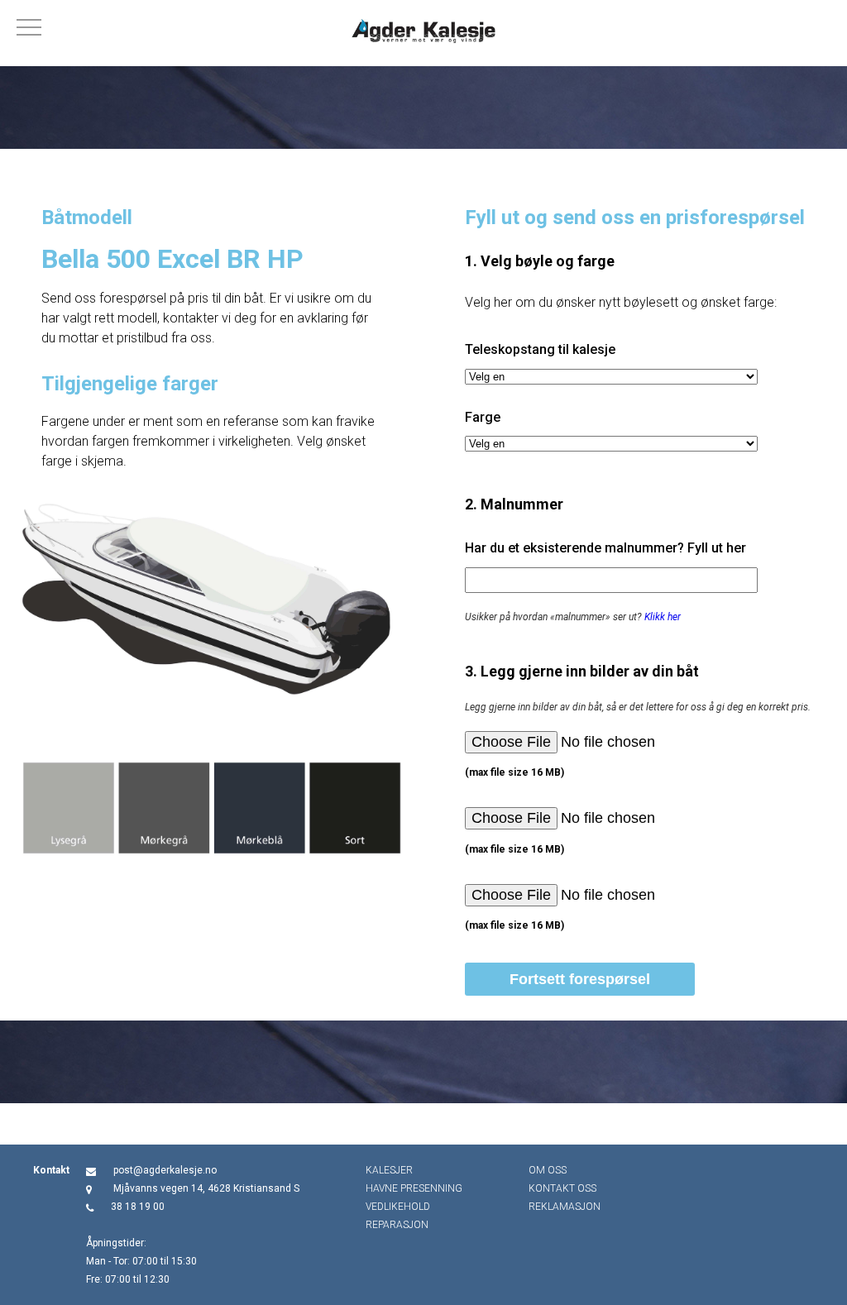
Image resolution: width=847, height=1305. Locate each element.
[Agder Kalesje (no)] (423, 33)
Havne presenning (414, 1188)
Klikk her (662, 617)
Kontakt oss (562, 1188)
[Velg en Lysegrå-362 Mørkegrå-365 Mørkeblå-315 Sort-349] (611, 444)
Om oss (548, 1170)
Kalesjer (389, 1170)
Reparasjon (397, 1225)
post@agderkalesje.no (165, 1170)
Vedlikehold (398, 1206)
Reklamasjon (565, 1206)
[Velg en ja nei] (611, 377)
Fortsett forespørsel (580, 979)
